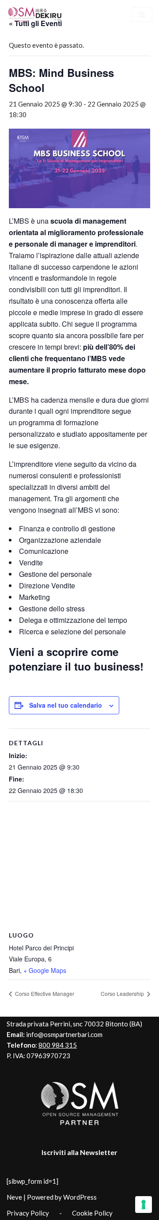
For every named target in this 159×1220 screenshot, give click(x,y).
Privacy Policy (28, 1213)
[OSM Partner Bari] (35, 14)
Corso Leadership (123, 993)
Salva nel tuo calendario (65, 705)
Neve (14, 1197)
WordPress (80, 1197)
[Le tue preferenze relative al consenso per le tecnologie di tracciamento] (143, 1204)
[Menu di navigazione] (142, 14)
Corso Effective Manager (44, 993)
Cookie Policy (92, 1213)
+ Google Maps (44, 970)
